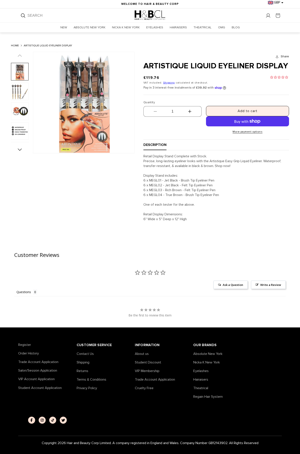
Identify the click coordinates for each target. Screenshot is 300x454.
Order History (28, 353)
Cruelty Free (144, 388)
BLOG (236, 27)
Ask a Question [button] (233, 285)
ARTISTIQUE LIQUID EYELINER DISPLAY (48, 45)
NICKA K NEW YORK (126, 27)
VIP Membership (147, 371)
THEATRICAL (202, 27)
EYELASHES (154, 27)
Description (154, 145)
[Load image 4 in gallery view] (20, 131)
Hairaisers (200, 380)
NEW (63, 27)
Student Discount (148, 362)
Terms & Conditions (91, 380)
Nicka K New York (206, 362)
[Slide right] (19, 147)
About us (142, 354)
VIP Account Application (36, 379)
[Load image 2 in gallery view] (20, 91)
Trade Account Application (38, 362)
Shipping (169, 82)
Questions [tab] (23, 292)
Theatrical (200, 388)
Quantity (149, 102)
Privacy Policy (87, 388)
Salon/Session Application (37, 371)
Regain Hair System (208, 397)
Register (24, 345)
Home (15, 45)
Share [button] (285, 56)
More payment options (247, 131)
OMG (221, 27)
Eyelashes (201, 371)
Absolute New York (207, 354)
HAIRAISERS (178, 27)
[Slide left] (19, 57)
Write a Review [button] (270, 285)
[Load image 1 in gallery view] (20, 71)
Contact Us (85, 354)
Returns (82, 371)
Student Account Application (40, 388)
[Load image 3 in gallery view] (20, 111)
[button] (278, 15)
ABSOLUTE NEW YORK (89, 27)
